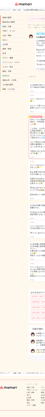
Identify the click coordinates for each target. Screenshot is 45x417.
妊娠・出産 (6, 26)
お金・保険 (6, 35)
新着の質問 (6, 18)
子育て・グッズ (8, 31)
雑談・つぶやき (8, 89)
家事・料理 (6, 49)
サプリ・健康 (7, 58)
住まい (5, 40)
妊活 (4, 53)
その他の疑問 (7, 85)
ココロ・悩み (7, 67)
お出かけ (6, 76)
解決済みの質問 (8, 22)
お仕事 (5, 44)
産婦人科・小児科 (9, 80)
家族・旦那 (6, 71)
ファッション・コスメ (11, 62)
